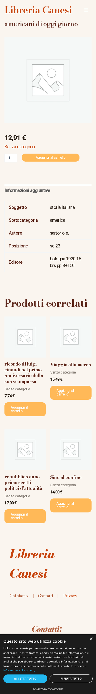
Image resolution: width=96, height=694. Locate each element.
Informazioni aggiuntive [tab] (27, 190)
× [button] (91, 639)
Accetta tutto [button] (25, 678)
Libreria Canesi (38, 10)
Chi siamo (19, 596)
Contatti (45, 596)
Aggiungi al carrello (51, 157)
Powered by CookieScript (48, 689)
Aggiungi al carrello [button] (19, 409)
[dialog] (48, 664)
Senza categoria (19, 146)
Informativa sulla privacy (19, 670)
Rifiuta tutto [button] (71, 678)
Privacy (70, 596)
